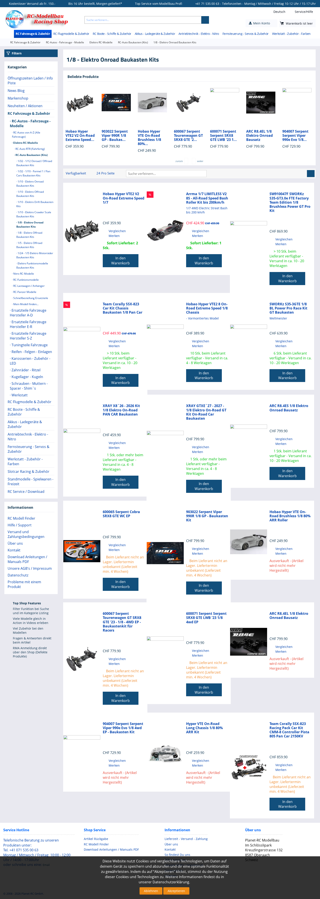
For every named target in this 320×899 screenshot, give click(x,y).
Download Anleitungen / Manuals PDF (27, 559)
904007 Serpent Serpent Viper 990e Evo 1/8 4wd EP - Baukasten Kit (123, 728)
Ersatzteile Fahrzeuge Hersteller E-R (28, 324)
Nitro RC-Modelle (23, 273)
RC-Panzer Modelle (24, 292)
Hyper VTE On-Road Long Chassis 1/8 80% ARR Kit (204, 728)
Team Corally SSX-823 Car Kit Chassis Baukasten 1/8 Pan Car (122, 308)
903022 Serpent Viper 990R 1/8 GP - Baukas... (79, 135)
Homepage (3, 43)
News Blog (16, 90)
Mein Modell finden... (26, 304)
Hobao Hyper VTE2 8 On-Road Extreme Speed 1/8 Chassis (207, 308)
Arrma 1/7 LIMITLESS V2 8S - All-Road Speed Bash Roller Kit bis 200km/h (207, 198)
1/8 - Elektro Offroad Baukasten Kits (29, 235)
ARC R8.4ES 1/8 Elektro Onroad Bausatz (288, 408)
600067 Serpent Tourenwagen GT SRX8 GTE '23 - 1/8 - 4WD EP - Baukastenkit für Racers (122, 622)
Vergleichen (117, 231)
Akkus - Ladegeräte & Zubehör (155, 34)
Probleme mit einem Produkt (24, 584)
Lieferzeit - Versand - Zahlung (186, 839)
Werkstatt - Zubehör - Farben (291, 34)
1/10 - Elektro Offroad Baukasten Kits (30, 194)
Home (11, 34)
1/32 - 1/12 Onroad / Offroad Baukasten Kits (34, 163)
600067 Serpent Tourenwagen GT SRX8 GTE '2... (152, 135)
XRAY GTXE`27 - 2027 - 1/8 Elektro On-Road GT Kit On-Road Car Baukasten (206, 412)
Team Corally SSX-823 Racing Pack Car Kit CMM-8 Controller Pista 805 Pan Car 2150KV (289, 730)
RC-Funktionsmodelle (26, 280)
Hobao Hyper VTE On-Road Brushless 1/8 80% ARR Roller (289, 516)
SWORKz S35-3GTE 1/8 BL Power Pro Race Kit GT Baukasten (288, 308)
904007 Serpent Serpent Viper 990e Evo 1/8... (259, 135)
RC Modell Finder (21, 518)
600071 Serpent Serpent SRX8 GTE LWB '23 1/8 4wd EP (206, 618)
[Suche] (205, 20)
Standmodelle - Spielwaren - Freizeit (30, 481)
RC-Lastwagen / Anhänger (29, 286)
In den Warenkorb (120, 260)
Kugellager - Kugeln (27, 376)
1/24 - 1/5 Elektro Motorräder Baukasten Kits (34, 255)
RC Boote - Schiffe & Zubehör (112, 34)
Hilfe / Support (20, 525)
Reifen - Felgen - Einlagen (31, 351)
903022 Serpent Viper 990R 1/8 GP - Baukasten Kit (207, 516)
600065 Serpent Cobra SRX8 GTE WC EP (121, 514)
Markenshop (18, 98)
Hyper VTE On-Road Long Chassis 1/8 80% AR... (296, 137)
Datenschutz (18, 575)
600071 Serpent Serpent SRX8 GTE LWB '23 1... (187, 135)
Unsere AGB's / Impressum (30, 568)
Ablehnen (151, 891)
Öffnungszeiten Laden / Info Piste (30, 80)
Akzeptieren (176, 891)
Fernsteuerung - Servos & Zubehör (245, 34)
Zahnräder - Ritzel (25, 370)
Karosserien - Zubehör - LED (30, 361)
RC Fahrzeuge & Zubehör (33, 34)
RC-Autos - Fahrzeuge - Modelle (65, 42)
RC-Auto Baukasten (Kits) (133, 42)
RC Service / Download (26, 491)
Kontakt (14, 550)
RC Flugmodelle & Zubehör (71, 34)
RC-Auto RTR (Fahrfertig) (30, 149)
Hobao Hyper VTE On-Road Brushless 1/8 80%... (113, 137)
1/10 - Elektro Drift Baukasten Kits (34, 204)
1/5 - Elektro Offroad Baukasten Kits (29, 245)
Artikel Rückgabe (96, 839)
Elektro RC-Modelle (101, 42)
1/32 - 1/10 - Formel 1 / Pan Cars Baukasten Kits (33, 173)
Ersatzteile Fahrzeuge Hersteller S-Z (28, 336)
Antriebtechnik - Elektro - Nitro (199, 34)
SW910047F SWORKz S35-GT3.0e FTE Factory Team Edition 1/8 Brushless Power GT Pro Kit (289, 202)
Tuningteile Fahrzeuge (29, 345)
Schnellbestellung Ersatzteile (30, 298)
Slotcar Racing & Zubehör (28, 471)
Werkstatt (19, 395)
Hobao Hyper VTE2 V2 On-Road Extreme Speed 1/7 (123, 198)
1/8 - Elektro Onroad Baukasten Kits (30, 224)
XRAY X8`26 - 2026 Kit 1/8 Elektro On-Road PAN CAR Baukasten (121, 410)
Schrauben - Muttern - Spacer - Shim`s (29, 386)
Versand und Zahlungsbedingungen (26, 534)
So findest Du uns (177, 855)
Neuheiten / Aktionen (25, 105)
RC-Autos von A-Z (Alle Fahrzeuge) (26, 135)
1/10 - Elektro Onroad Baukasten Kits (30, 184)
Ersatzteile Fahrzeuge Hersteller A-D (28, 313)
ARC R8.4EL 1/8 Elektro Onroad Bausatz (223, 135)
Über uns (15, 543)
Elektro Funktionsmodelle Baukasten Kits (32, 265)
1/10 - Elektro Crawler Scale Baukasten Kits (33, 214)
